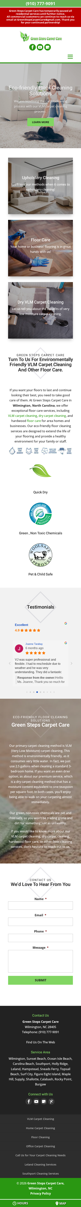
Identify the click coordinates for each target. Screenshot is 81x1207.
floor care (34, 421)
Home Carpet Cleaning (40, 1128)
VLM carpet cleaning (22, 416)
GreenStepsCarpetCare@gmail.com (38, 19)
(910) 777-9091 (40, 3)
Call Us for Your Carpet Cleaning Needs (40, 1155)
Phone (40, 931)
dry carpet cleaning (52, 416)
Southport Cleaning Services (40, 1173)
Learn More (40, 122)
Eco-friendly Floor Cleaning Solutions (41, 91)
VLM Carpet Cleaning (40, 1119)
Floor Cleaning (40, 1137)
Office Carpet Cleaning (40, 1146)
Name (40, 899)
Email (40, 915)
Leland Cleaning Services (40, 1164)
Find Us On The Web (40, 1042)
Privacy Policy (40, 1193)
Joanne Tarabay (34, 644)
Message (41, 948)
